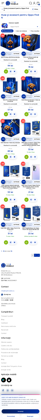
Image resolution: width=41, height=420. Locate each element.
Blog (2, 319)
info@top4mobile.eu (7, 291)
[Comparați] (10, 71)
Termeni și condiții (7, 356)
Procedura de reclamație (9, 352)
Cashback (4, 323)
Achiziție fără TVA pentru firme (11, 366)
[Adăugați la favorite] (14, 71)
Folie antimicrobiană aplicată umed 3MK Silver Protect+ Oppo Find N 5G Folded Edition (10, 187)
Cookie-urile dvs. (6, 346)
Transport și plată (7, 316)
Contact (3, 333)
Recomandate (8, 31)
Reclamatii (4, 330)
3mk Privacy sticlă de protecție (10, 57)
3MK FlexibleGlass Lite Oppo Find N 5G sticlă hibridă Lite (30, 228)
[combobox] (24, 26)
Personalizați (11, 416)
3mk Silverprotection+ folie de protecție (31, 100)
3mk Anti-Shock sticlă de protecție (30, 57)
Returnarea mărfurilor (8, 326)
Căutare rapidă (14, 23)
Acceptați (20, 411)
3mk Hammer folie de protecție (10, 142)
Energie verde (6, 370)
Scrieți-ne (7, 294)
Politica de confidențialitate (10, 349)
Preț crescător (35, 31)
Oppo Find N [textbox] (14, 27)
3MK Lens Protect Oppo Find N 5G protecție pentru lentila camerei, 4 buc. (31, 187)
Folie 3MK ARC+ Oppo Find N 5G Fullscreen (10, 228)
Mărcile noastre (6, 342)
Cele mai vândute (21, 31)
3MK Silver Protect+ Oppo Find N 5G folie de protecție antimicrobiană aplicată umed (31, 144)
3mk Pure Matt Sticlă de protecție (10, 100)
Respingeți (30, 416)
